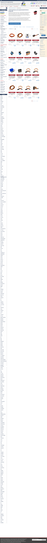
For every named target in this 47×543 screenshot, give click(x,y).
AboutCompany (38, 5)
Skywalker (2, 418)
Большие (2, 31)
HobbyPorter (3, 252)
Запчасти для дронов (3, 82)
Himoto (2, 248)
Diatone (2, 166)
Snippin (2, 421)
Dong (1, 174)
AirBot (2, 109)
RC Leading (2, 381)
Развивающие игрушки (3, 72)
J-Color (2, 270)
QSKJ (1, 371)
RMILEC (2, 391)
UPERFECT (2, 473)
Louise (2, 311)
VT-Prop (2, 484)
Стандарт (2, 30)
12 (37, 28)
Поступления (16, 6)
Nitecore (2, 352)
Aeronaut (2, 105)
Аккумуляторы (3, 17)
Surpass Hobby (3, 435)
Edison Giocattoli (3, 190)
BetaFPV (2, 133)
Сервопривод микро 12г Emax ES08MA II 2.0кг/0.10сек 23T (36, 94)
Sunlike (2, 432)
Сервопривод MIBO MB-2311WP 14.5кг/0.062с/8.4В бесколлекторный (35, 59)
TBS (1, 442)
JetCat (1, 275)
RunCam (2, 397)
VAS (1, 476)
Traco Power (2, 456)
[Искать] (6, 8)
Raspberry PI (2, 380)
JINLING (2, 282)
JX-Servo (2, 290)
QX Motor (2, 374)
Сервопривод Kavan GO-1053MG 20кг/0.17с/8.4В (20, 59)
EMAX (1, 194)
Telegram (31, 3)
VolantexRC (2, 481)
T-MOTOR (2, 438)
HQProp (2, 259)
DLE (1, 173)
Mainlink (2, 318)
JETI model (2, 276)
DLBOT (2, 171)
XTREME (2, 505)
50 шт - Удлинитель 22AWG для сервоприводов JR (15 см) (28, 94)
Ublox (1, 464)
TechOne (2, 446)
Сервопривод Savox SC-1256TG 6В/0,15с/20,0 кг (27, 59)
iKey (1, 268)
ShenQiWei (2, 408)
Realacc (2, 387)
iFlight (2, 266)
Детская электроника (3, 60)
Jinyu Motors (2, 283)
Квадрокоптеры (3, 46)
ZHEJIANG (2, 514)
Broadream (2, 135)
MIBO (1, 334)
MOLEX (2, 344)
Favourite (2, 204)
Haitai (1, 232)
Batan (1, 126)
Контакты (44, 3)
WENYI (1, 494)
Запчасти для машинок (3, 85)
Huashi (2, 262)
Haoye (1, 235)
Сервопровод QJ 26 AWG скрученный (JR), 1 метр (20, 42)
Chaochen (2, 146)
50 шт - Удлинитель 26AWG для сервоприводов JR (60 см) (20, 94)
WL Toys (2, 497)
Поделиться (9, 44)
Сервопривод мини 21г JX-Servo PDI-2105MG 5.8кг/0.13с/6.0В (27, 42)
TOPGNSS (2, 453)
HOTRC (2, 258)
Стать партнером (43, 0)
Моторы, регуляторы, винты (3, 26)
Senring (2, 405)
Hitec (1, 251)
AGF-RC (2, 108)
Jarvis (1, 272)
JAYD (1, 273)
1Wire (1, 95)
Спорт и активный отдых (3, 77)
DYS (1, 187)
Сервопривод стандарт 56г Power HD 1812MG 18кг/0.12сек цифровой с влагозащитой (11, 77)
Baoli (1, 125)
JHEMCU (2, 279)
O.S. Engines (2, 355)
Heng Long (2, 245)
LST (1, 313)
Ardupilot (2, 116)
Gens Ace (2, 225)
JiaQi (1, 280)
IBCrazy (2, 263)
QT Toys (2, 373)
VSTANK (2, 483)
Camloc (2, 143)
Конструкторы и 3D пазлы (3, 70)
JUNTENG (2, 289)
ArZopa (2, 123)
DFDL (1, 164)
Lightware (2, 307)
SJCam (1, 412)
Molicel (2, 345)
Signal (34, 3)
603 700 (2, 97)
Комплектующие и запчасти (30, 26)
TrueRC (2, 460)
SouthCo (2, 425)
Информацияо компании (44, 5)
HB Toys (2, 241)
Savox (1, 402)
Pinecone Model (3, 359)
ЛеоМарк (2, 522)
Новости (2, 6)
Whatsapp (32, 3)
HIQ (1, 249)
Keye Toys (2, 294)
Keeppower (2, 293)
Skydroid (2, 415)
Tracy (1, 457)
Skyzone (2, 419)
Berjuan (2, 132)
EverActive (2, 200)
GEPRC (1, 227)
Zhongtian (2, 515)
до (44, 11)
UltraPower (2, 467)
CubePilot (2, 159)
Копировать (10, 44)
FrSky (1, 218)
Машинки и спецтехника (3, 51)
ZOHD (1, 518)
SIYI (1, 411)
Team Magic (2, 445)
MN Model (2, 341)
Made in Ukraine (3, 317)
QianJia (2, 367)
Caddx (1, 140)
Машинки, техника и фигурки (4, 65)
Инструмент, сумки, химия (3, 40)
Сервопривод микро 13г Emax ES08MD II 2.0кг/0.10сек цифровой (35, 42)
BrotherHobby (3, 136)
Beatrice (2, 128)
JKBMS (1, 286)
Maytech (2, 328)
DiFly (1, 167)
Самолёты (2, 49)
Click (1, 150)
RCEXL (1, 383)
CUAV (1, 157)
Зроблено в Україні (2, 13)
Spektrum (2, 428)
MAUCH (2, 324)
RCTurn (2, 384)
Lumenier (2, 314)
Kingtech (2, 297)
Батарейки (2, 16)
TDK (1, 443)
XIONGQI (2, 501)
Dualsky (2, 186)
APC (1, 115)
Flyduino (2, 213)
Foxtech (2, 217)
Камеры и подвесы (4, 34)
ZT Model (2, 519)
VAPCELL (2, 474)
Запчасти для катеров (3, 92)
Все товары (2, 11)
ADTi (1, 104)
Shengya (2, 407)
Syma (1, 436)
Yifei (1, 508)
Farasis (2, 203)
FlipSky (2, 211)
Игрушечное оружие (2, 68)
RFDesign (2, 388)
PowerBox (2, 363)
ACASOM (2, 101)
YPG (1, 511)
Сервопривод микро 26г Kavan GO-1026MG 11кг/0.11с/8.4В (12, 59)
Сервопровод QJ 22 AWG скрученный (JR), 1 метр (12, 94)
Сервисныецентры (33, 5)
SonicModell (2, 422)
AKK (1, 111)
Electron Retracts (3, 193)
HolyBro (2, 255)
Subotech (2, 429)
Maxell (2, 325)
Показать (43, 35)
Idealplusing (2, 265)
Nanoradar (2, 349)
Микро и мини (16, 26)
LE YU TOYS (2, 304)
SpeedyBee (2, 426)
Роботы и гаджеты (4, 57)
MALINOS (2, 320)
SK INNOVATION (3, 414)
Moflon (2, 342)
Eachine (2, 189)
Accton (2, 102)
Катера (2, 53)
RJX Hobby (2, 390)
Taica (1, 439)
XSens (1, 504)
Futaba (2, 220)
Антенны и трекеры (2, 23)
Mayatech (2, 327)
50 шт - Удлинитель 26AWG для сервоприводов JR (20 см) (35, 77)
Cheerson (2, 147)
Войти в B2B (39, 0)
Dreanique (2, 180)
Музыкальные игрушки (3, 75)
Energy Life (2, 196)
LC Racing (2, 303)
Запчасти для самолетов (3, 89)
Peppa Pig (2, 358)
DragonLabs (2, 179)
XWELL (1, 507)
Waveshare (2, 488)
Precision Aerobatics (2, 366)
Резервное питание (2, 42)
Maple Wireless (3, 321)
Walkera (2, 487)
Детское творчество (2, 63)
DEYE (1, 163)
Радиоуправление (3, 21)
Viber (33, 3)
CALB (1, 142)
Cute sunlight (3, 160)
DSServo (2, 183)
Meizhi (2, 331)
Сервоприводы (3, 28)
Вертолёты (2, 48)
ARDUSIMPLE (2, 118)
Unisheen (2, 471)
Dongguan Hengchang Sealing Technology (4, 177)
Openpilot (2, 356)
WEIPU (1, 490)
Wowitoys (2, 498)
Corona (2, 153)
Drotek (2, 182)
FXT (1, 221)
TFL (1, 449)
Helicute (2, 244)
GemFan (2, 224)
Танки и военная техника (3, 55)
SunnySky (2, 433)
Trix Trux (2, 459)
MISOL (1, 335)
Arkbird (2, 119)
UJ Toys (2, 466)
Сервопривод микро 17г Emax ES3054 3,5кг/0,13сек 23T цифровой (20, 77)
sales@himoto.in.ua (39, 3)
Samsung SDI (2, 401)
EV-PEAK (2, 197)
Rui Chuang (2, 395)
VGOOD (2, 477)
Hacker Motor (3, 231)
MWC (1, 348)
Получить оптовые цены (14, 23)
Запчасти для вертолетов (3, 87)
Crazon (2, 154)
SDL (1, 404)
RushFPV (2, 398)
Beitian (2, 129)
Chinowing (2, 149)
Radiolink (2, 376)
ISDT (1, 269)
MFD (1, 332)
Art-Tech (2, 122)
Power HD (2, 362)
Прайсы (11, 6)
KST (1, 300)
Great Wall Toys (3, 228)
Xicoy (1, 500)
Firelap (2, 210)
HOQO (1, 256)
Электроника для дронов (3, 38)
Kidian (1, 296)
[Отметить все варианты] (42, 14)
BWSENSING (2, 139)
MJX (1, 338)
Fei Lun (2, 207)
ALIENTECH (2, 112)
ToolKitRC (2, 452)
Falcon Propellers (3, 201)
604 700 (2, 98)
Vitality (2, 480)
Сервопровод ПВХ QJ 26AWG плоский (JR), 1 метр (12, 42)
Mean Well (2, 330)
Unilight (2, 470)
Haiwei (2, 234)
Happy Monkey (3, 238)
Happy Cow (2, 237)
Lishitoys (2, 310)
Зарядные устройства (2, 20)
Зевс (1, 521)
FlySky (1, 214)
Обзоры (6, 6)
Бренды (3, 94)
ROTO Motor (2, 394)
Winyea (2, 495)
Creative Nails (3, 156)
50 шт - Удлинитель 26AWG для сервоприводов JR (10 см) (28, 77)
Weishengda (2, 491)
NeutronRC (2, 351)
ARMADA (2, 121)
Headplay (2, 242)
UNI (1, 469)
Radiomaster (2, 377)
